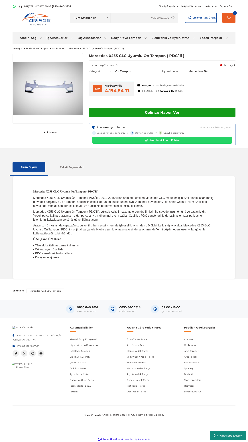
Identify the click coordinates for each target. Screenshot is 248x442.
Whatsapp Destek (230, 435)
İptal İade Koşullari (80, 351)
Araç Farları (190, 356)
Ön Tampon (123, 71)
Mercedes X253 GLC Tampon (45, 290)
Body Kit (189, 374)
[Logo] (23, 327)
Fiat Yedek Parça (136, 385)
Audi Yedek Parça (136, 345)
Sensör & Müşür (192, 391)
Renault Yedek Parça (138, 380)
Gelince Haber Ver (162, 112)
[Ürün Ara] (173, 18)
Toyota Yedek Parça (137, 374)
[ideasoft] (105, 439)
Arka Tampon (191, 351)
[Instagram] (32, 353)
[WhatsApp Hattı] (14, 6)
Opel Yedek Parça (136, 391)
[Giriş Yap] (190, 18)
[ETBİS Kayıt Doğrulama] (22, 373)
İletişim (74, 391)
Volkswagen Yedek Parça (140, 356)
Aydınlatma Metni (79, 374)
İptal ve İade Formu (80, 385)
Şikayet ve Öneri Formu (82, 380)
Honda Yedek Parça (137, 351)
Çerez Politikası (78, 362)
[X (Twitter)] (24, 353)
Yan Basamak (191, 362)
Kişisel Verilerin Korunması (84, 345)
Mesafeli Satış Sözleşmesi (83, 339)
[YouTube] (41, 353)
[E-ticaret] (123, 439)
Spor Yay (189, 368)
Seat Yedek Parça (136, 362)
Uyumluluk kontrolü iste (164, 140)
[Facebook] (16, 353)
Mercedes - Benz (200, 71)
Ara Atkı (188, 339)
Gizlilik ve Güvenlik (80, 356)
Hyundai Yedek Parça (138, 368)
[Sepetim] (228, 18)
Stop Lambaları (192, 380)
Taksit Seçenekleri (72, 167)
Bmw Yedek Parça (137, 339)
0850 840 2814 (130, 307)
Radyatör (189, 385)
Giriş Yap (197, 17)
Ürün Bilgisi (29, 167)
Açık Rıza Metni (78, 368)
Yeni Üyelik (210, 17)
